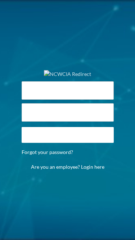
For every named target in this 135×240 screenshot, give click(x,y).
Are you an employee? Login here (67, 167)
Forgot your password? (47, 152)
